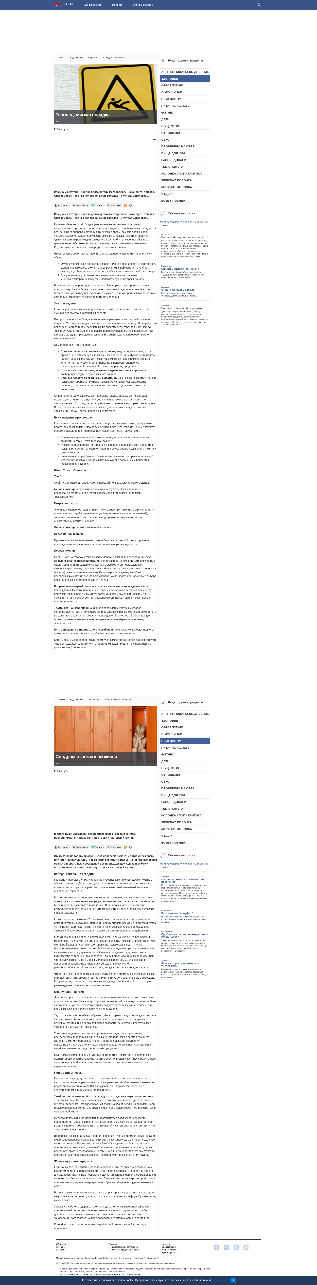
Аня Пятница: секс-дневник (185, 72)
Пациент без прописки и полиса (182, 237)
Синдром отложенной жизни (180, 268)
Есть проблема (174, 200)
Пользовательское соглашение (123, 1247)
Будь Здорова (168, 1252)
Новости (117, 4)
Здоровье (169, 78)
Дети (165, 119)
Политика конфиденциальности (124, 1250)
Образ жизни (172, 85)
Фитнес (167, 112)
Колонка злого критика (181, 173)
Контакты (60, 1247)
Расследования (175, 160)
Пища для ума (173, 153)
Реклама (113, 1244)
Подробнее (220, 1280)
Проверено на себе (177, 146)
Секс (165, 139)
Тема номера (172, 166)
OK (233, 1280)
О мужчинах (171, 92)
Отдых (167, 194)
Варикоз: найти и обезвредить (181, 308)
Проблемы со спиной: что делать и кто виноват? (184, 935)
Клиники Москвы (142, 4)
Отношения (171, 133)
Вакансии (60, 1250)
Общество (170, 126)
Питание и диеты (176, 105)
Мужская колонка (176, 187)
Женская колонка (176, 180)
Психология (171, 99)
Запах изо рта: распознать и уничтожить (180, 964)
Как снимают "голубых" (177, 913)
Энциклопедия (93, 4)
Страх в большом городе (177, 289)
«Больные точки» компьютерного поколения (184, 880)
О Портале (61, 1244)
